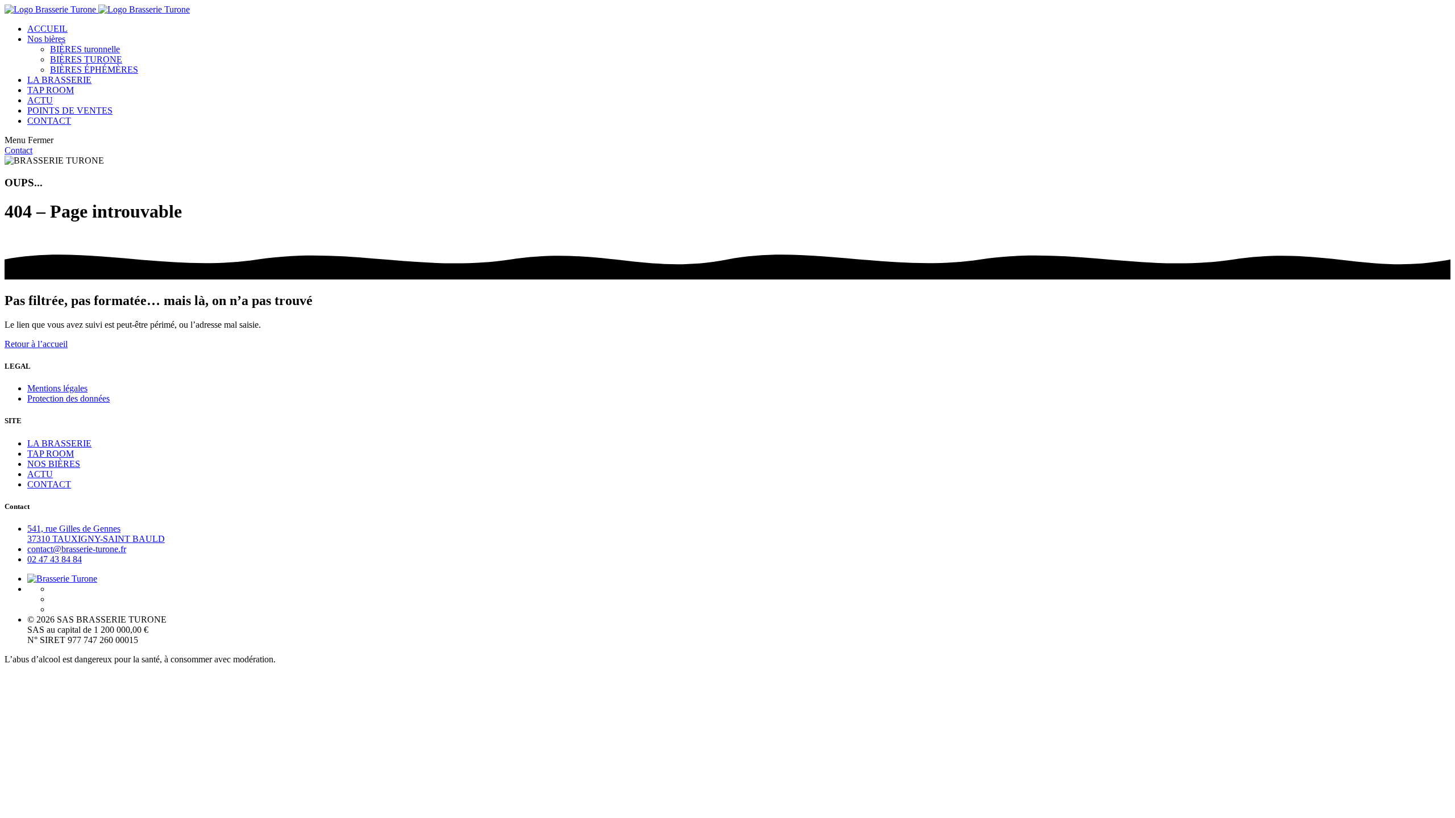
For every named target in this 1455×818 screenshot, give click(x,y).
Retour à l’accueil (36, 344)
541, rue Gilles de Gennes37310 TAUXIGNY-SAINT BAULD (96, 534)
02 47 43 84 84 (54, 559)
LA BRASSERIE (59, 80)
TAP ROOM (50, 90)
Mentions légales (57, 388)
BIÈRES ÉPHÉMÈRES (94, 69)
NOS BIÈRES (53, 464)
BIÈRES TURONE (86, 59)
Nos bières (46, 39)
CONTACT (49, 121)
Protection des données (68, 398)
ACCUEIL (47, 29)
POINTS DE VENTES (70, 110)
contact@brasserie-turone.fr (76, 549)
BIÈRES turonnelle (85, 49)
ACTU (40, 100)
